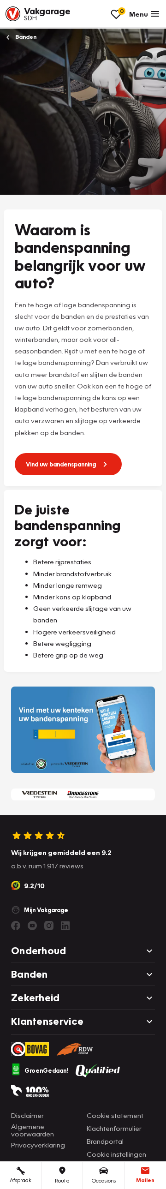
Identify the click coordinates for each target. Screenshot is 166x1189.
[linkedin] (65, 925)
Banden (25, 37)
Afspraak (20, 1180)
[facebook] (15, 925)
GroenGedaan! (46, 1070)
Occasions (104, 1180)
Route (62, 1180)
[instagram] (48, 925)
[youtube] (32, 925)
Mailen (145, 1180)
